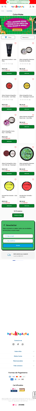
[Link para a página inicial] (2, 11)
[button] (2, 7)
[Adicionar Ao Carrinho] (9, 73)
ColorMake (9, 11)
